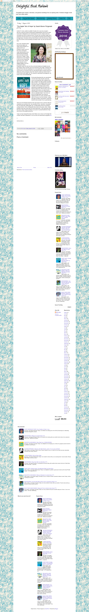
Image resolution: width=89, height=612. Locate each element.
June (65, 313)
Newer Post (19, 167)
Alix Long (58, 312)
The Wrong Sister (61, 105)
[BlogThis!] (39, 128)
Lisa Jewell (60, 97)
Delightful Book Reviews (32, 6)
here (51, 115)
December (66, 321)
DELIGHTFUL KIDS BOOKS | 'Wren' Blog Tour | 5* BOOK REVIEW (65, 217)
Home (18, 19)
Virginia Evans (61, 102)
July (65, 327)
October (65, 324)
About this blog (40, 19)
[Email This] (38, 128)
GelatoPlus (47, 608)
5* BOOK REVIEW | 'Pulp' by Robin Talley (65, 238)
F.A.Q (69, 19)
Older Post (49, 167)
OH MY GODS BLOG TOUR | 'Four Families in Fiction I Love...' (66, 196)
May (65, 315)
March (65, 318)
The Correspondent (62, 101)
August (65, 312)
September (66, 343)
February (66, 335)
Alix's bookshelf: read (65, 84)
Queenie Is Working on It (63, 86)
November (66, 323)
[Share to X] (40, 128)
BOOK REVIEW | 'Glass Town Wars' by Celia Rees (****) (66, 249)
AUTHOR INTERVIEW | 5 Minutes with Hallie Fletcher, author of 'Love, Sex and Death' (66, 228)
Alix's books (59, 119)
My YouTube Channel (28, 19)
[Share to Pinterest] (43, 128)
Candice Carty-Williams (62, 87)
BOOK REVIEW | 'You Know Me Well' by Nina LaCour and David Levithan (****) (66, 283)
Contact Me (62, 19)
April (65, 317)
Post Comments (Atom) (27, 169)
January (65, 320)
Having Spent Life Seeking (63, 91)
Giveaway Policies (51, 19)
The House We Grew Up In (63, 96)
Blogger (56, 608)
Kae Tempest (61, 92)
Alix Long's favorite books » (66, 138)
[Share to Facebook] (42, 128)
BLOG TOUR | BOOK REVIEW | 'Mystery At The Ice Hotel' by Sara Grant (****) (66, 294)
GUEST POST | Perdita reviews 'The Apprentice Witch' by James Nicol (66, 260)
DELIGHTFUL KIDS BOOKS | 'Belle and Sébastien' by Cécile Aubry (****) (65, 271)
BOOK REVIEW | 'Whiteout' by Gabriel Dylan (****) (65, 206)
